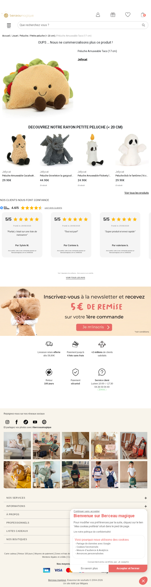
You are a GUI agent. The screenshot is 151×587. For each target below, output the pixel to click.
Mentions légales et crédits (54, 557)
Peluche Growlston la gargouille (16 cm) (61, 175)
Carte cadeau (10, 553)
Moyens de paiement (44, 553)
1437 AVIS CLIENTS (53, 208)
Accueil (6, 36)
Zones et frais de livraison (66, 553)
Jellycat (82, 59)
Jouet (15, 36)
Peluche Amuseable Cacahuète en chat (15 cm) (27, 175)
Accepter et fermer (128, 568)
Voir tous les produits (136, 192)
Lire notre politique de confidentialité (92, 532)
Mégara (84, 583)
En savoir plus (89, 568)
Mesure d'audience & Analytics (92, 550)
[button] (143, 580)
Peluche (24, 36)
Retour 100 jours (25, 553)
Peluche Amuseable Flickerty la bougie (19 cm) (102, 175)
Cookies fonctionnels (87, 547)
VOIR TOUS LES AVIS (75, 278)
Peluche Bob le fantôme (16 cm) (132, 175)
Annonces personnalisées (90, 553)
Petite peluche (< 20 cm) (42, 36)
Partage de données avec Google (93, 543)
